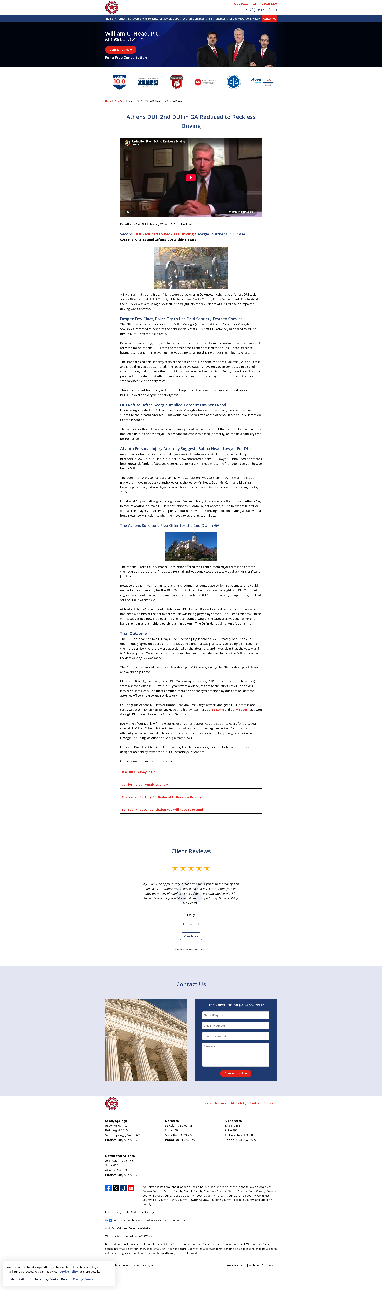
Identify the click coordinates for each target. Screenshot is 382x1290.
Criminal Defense (128, 1228)
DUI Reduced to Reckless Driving (164, 234)
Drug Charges (196, 18)
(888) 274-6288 (186, 1140)
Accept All (17, 1279)
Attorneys (121, 18)
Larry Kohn (215, 710)
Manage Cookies (175, 1220)
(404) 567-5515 (260, 9)
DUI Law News (254, 18)
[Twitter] (116, 1188)
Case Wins (119, 101)
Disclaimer (221, 1103)
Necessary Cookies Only (51, 1279)
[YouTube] (131, 1188)
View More (191, 936)
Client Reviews (235, 18)
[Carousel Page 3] (198, 924)
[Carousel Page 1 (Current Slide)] (183, 924)
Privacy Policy (238, 1103)
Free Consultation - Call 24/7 (255, 4)
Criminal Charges (215, 18)
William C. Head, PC (141, 1265)
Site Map (255, 1103)
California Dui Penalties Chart (145, 784)
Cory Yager (239, 710)
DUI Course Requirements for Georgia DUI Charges (157, 18)
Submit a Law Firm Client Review (191, 949)
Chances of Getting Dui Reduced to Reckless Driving (161, 797)
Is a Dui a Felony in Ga (138, 772)
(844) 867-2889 (246, 1140)
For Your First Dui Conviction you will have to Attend (162, 810)
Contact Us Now (121, 49)
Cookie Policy (152, 1220)
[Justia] (123, 1188)
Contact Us (269, 18)
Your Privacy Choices (127, 1220)
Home (109, 18)
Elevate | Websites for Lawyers (252, 1265)
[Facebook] (108, 1188)
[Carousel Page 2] (191, 924)
